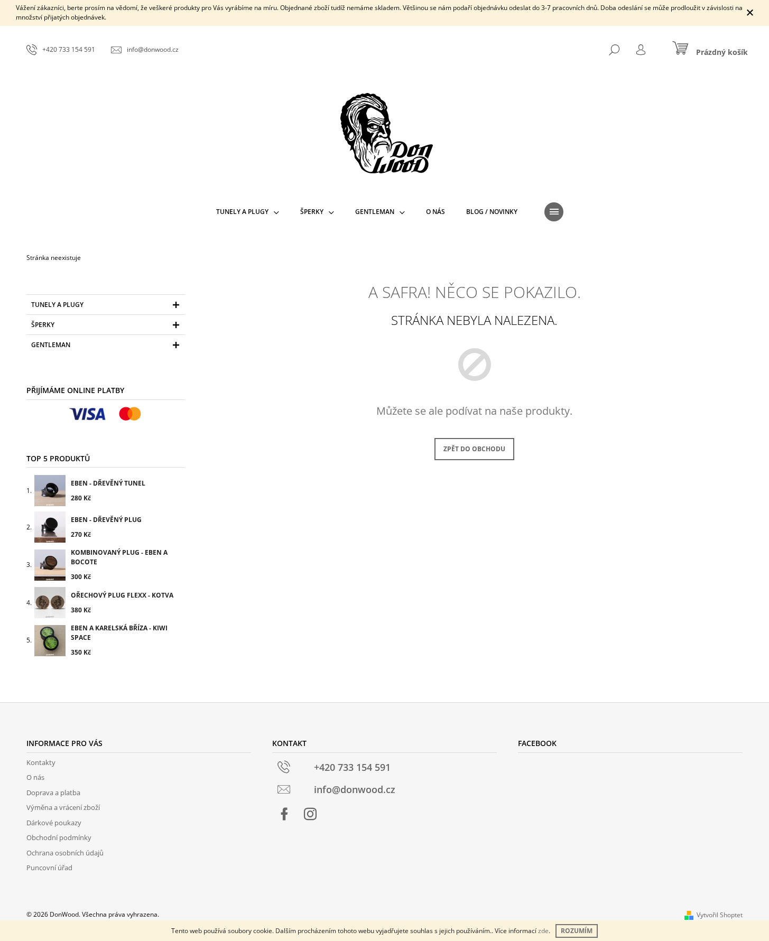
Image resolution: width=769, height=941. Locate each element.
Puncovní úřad (49, 867)
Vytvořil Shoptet (720, 914)
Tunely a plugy (57, 304)
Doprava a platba (53, 792)
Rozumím (576, 930)
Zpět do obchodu (474, 448)
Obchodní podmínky (58, 837)
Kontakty (40, 762)
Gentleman (50, 344)
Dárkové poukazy (53, 822)
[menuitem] (248, 211)
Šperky (42, 324)
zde (543, 930)
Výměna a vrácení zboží (63, 807)
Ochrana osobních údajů (65, 853)
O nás (35, 777)
